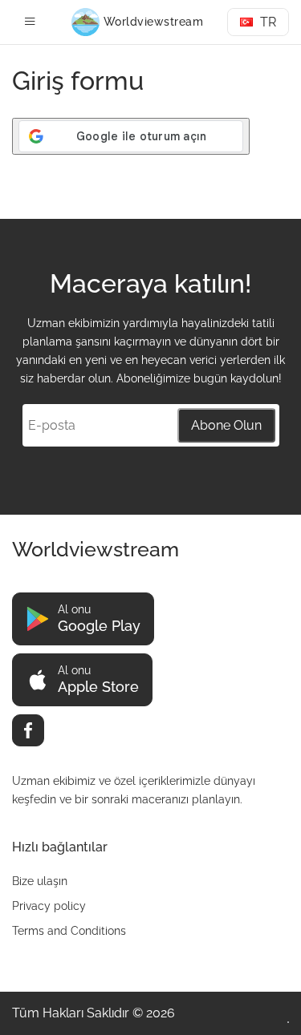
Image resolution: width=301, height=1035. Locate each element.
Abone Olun (226, 425)
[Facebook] (28, 730)
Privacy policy (49, 906)
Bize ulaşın (39, 881)
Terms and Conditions (69, 930)
